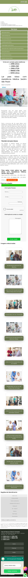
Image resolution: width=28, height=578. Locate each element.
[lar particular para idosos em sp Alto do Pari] (14, 475)
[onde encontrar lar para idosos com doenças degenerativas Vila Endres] (14, 425)
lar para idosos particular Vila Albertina (14, 266)
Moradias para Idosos (6, 54)
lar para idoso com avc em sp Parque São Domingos (14, 387)
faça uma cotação (12, 180)
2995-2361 (15, 66)
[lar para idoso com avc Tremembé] (14, 304)
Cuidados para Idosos (6, 42)
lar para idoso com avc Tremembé (14, 314)
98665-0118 (15, 71)
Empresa (14, 548)
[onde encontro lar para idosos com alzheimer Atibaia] (14, 327)
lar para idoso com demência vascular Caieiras (14, 462)
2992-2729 (15, 68)
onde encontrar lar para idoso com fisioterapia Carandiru (14, 411)
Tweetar (4, 87)
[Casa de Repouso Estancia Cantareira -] (14, 8)
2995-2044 (15, 64)
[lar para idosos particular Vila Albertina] (14, 255)
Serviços (14, 29)
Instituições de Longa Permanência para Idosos (12, 48)
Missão (14, 552)
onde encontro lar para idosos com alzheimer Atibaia (14, 338)
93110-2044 (15, 73)
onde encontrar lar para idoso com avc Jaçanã (14, 362)
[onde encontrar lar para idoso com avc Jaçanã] (14, 351)
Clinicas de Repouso (6, 38)
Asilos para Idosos (6, 32)
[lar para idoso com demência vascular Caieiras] (14, 451)
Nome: (7, 191)
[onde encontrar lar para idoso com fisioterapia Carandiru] (14, 400)
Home (14, 543)
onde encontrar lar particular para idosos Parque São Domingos (14, 290)
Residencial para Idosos (7, 58)
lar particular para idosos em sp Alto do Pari (14, 486)
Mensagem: (18, 218)
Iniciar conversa (12, 571)
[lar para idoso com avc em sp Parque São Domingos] (14, 376)
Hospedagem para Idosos (8, 45)
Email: (7, 196)
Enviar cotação (13, 239)
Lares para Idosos (6, 51)
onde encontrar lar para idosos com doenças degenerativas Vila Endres (14, 437)
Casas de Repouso (6, 35)
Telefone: (20, 202)
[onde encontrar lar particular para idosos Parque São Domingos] (14, 279)
